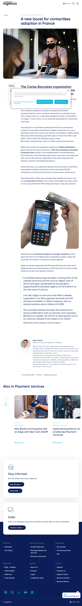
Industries (8, 547)
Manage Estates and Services (38, 551)
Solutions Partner (63, 578)
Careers (34, 571)
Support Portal (62, 574)
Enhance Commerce (38, 556)
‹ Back (5, 15)
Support (60, 567)
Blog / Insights (10, 567)
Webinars (8, 574)
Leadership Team (37, 578)
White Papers (10, 571)
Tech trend (19, 425)
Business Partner (63, 581)
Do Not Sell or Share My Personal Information (24, 102)
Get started (61, 547)
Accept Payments (37, 547)
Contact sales (16, 528)
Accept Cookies (61, 101)
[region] (41, 98)
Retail (40, 375)
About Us (34, 567)
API (58, 554)
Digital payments (51, 375)
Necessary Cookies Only (45, 101)
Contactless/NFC (29, 375)
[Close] (68, 90)
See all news (15, 484)
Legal (33, 574)
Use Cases (8, 550)
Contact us (61, 571)
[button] (67, 4)
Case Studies (10, 578)
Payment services (36, 15)
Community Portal (64, 550)
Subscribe (14, 491)
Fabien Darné (38, 340)
